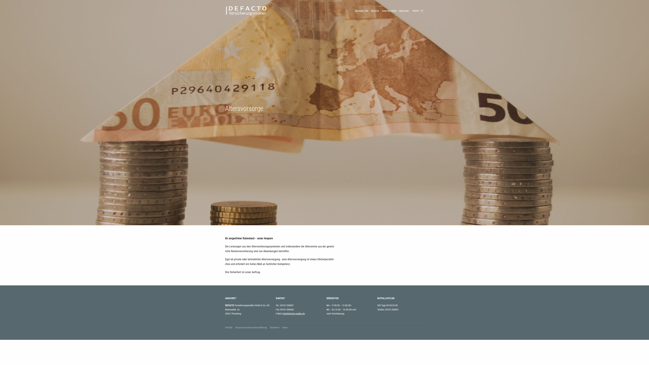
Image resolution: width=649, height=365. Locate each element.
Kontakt (228, 327)
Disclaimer (275, 327)
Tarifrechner (389, 11)
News (284, 327)
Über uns (404, 11)
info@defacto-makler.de (294, 313)
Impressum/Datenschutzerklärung (251, 327)
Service (375, 11)
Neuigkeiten (361, 11)
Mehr (415, 10)
